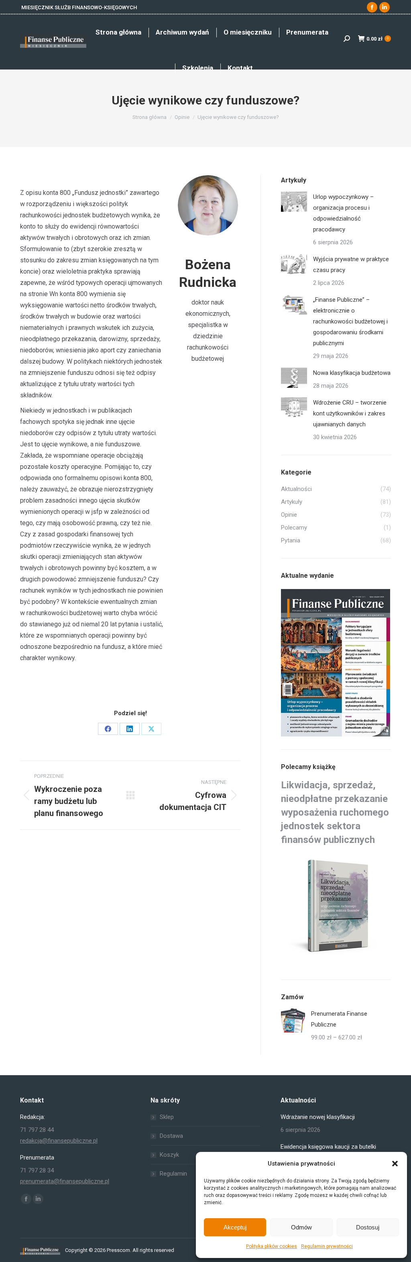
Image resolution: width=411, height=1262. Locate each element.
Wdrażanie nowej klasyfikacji (318, 1117)
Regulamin (173, 1173)
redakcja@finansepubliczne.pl (59, 1140)
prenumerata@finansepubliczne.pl (64, 1181)
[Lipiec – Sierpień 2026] (336, 663)
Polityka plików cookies (271, 1246)
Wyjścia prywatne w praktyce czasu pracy (351, 265)
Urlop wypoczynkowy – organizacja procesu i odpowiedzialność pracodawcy (343, 213)
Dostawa (171, 1135)
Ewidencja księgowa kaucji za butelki (328, 1146)
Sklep (167, 1117)
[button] (395, 1164)
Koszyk (169, 1154)
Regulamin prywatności (327, 1246)
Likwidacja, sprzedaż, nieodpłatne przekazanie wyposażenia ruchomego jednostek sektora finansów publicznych (335, 812)
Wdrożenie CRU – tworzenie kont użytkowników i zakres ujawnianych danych (350, 413)
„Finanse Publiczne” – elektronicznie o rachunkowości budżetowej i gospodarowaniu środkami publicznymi (350, 321)
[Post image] (294, 202)
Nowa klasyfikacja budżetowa (352, 372)
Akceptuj (235, 1227)
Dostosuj (367, 1227)
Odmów (301, 1227)
